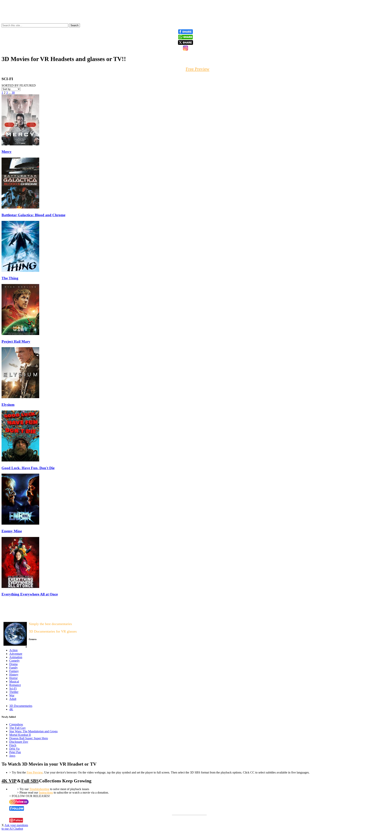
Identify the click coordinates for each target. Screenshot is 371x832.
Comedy (14, 660)
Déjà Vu (14, 748)
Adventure (15, 653)
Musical (14, 681)
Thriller (13, 692)
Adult (12, 699)
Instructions (46, 792)
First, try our (185, 69)
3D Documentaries (20, 705)
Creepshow (16, 724)
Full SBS (30, 780)
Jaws (12, 755)
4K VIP (9, 780)
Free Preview (35, 772)
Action (13, 650)
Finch (12, 745)
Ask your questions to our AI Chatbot (15, 827)
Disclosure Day (18, 741)
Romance (15, 685)
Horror (13, 678)
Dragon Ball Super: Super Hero (28, 738)
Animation (15, 657)
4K (11, 709)
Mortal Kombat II (20, 734)
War (11, 695)
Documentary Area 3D (14, 615)
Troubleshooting (39, 789)
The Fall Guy (17, 727)
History (13, 674)
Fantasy (14, 671)
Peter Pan (15, 752)
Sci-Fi (13, 688)
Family (13, 667)
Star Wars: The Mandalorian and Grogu (33, 731)
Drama (13, 664)
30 (13, 92)
